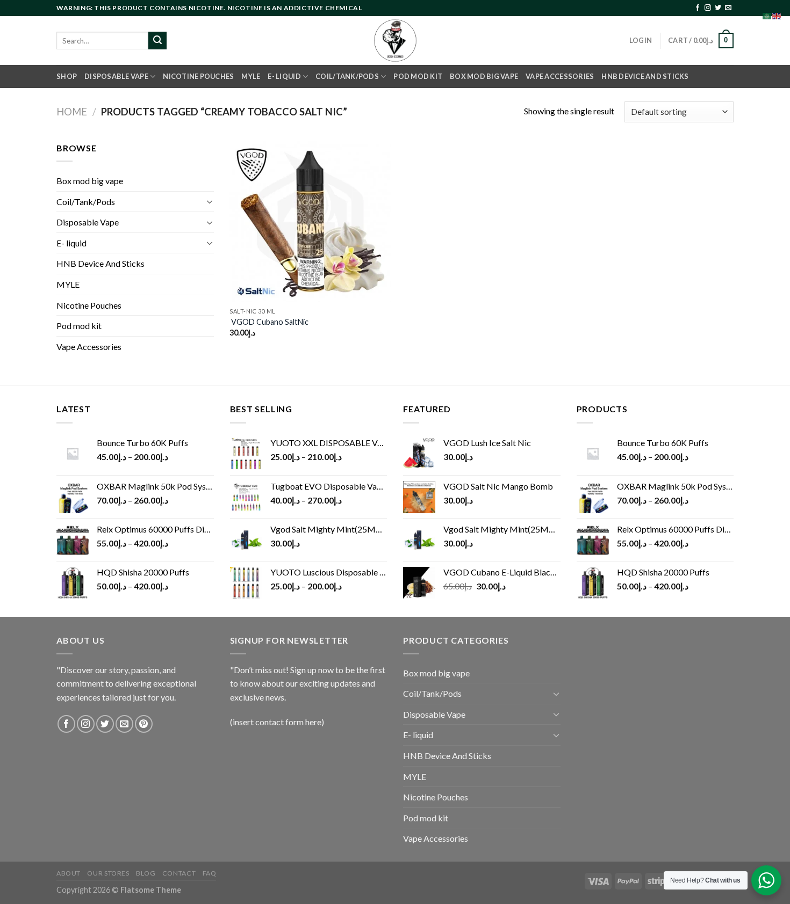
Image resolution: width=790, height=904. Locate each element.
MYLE (250, 76)
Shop (66, 76)
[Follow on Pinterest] (144, 724)
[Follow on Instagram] (708, 8)
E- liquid (284, 76)
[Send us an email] (728, 8)
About (68, 873)
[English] (777, 15)
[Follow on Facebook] (697, 8)
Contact (179, 873)
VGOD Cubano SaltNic (268, 321)
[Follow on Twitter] (718, 8)
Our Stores (108, 873)
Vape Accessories (560, 76)
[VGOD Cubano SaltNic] (310, 221)
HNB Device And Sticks (644, 76)
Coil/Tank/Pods (347, 76)
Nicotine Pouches (198, 76)
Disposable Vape (116, 76)
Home (71, 112)
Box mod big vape (484, 76)
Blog (145, 873)
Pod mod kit (417, 76)
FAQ (210, 873)
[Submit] (157, 41)
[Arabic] (767, 15)
